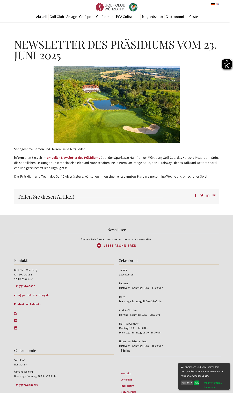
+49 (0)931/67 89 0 (24, 286)
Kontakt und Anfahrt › (27, 304)
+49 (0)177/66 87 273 (26, 385)
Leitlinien (126, 379)
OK (197, 382)
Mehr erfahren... (213, 382)
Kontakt (126, 373)
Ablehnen (187, 382)
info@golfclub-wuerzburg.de (31, 295)
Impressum (127, 385)
